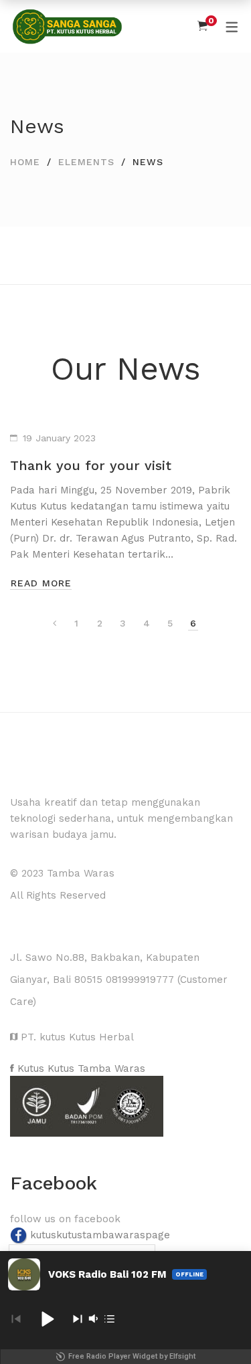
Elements (86, 161)
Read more (41, 583)
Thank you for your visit (90, 465)
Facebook (53, 1183)
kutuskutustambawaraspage (100, 1235)
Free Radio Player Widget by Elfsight (131, 1356)
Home (25, 161)
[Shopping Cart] (202, 26)
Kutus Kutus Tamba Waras (79, 1068)
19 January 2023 (59, 438)
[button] (47, 1318)
